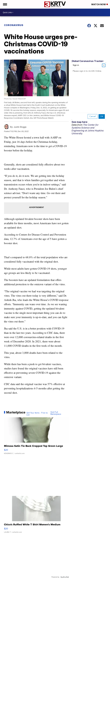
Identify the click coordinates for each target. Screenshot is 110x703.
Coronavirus (13, 25)
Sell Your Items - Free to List (37, 414)
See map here (79, 121)
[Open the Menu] (4, 4)
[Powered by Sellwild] (64, 577)
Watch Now (98, 4)
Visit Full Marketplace (55, 413)
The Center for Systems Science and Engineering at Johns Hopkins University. (88, 129)
